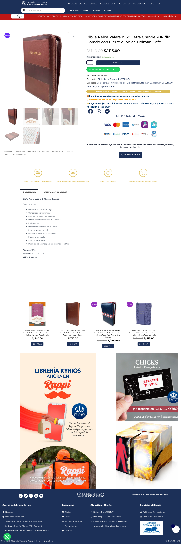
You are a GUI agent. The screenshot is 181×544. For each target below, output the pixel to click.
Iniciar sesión (74, 10)
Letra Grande (20, 151)
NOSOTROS (154, 4)
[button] (78, 4)
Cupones (96, 10)
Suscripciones (103, 86)
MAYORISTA (124, 79)
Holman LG (146, 83)
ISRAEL (93, 4)
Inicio (6, 151)
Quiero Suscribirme (130, 154)
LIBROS (83, 4)
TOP (113, 86)
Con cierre (102, 83)
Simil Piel (90, 86)
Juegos (85, 10)
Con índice (113, 83)
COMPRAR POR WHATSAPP (104, 69)
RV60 (170, 83)
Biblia (11, 151)
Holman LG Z (159, 83)
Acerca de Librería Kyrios (16, 505)
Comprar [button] (37, 344)
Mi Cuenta (107, 10)
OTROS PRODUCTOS (134, 4)
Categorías (68, 505)
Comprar (118, 63)
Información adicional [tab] (55, 192)
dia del (122, 83)
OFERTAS (116, 4)
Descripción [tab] (29, 192)
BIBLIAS (72, 4)
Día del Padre (133, 83)
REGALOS (104, 4)
